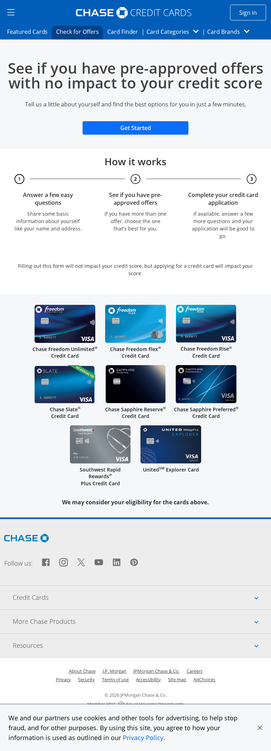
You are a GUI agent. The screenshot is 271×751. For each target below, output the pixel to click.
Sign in (252, 12)
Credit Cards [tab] (142, 597)
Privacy (63, 679)
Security (86, 679)
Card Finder (125, 31)
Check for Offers (79, 31)
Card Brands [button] (230, 31)
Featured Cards (29, 31)
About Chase (82, 671)
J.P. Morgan (114, 671)
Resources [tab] (142, 645)
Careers (195, 671)
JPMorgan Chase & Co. (156, 671)
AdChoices (204, 679)
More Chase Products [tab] (142, 621)
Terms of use (115, 679)
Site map (177, 679)
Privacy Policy (143, 737)
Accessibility (148, 679)
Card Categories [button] (174, 31)
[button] (260, 728)
